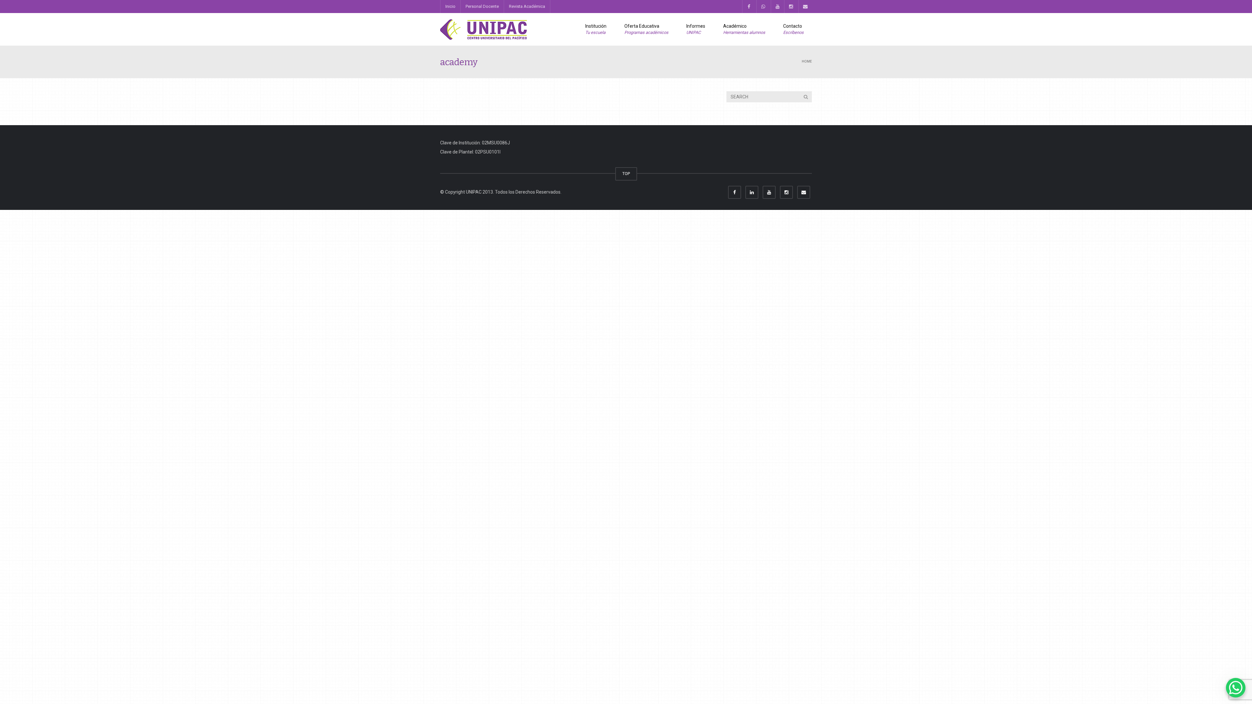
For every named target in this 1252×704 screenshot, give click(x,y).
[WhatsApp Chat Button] (1235, 687)
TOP (626, 173)
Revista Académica (527, 6)
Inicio (450, 6)
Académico (744, 29)
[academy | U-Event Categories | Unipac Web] (484, 29)
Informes (695, 29)
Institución (595, 29)
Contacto (793, 29)
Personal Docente (482, 6)
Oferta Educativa (646, 29)
